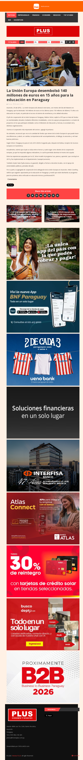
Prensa (10, 104)
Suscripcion (18, 20)
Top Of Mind (68, 15)
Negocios (57, 15)
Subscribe (76, 756)
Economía (46, 15)
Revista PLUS (16, 756)
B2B (9, 20)
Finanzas (35, 15)
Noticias (11, 15)
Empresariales (23, 15)
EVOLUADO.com (23, 746)
